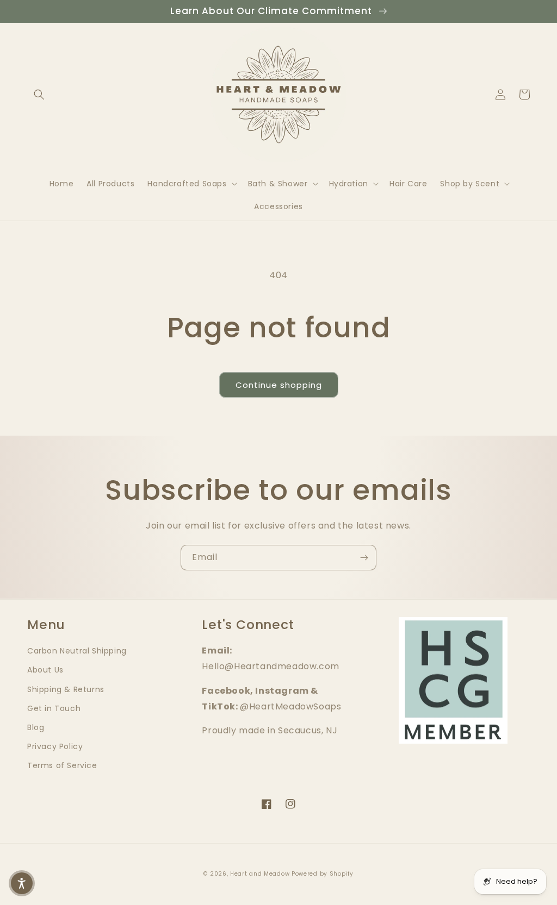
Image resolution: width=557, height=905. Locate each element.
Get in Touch (54, 708)
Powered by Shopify (323, 874)
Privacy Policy (55, 746)
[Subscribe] (364, 557)
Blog (35, 727)
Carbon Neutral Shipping (77, 650)
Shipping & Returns (65, 689)
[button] (39, 94)
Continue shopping (279, 385)
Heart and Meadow (259, 874)
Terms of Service (62, 765)
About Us (45, 669)
